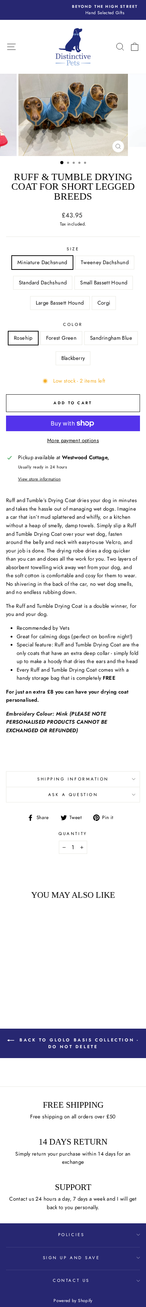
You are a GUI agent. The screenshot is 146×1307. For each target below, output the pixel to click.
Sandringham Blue (111, 338)
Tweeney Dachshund (105, 262)
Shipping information (73, 779)
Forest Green (61, 338)
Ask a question (73, 794)
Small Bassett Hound (103, 283)
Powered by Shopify (73, 1300)
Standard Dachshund (43, 283)
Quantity (72, 833)
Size (73, 249)
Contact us (71, 1280)
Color (73, 324)
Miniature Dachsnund (42, 262)
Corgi (104, 303)
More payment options (73, 440)
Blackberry (73, 358)
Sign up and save (71, 1258)
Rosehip (23, 338)
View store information (39, 479)
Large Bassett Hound (60, 303)
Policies (71, 1234)
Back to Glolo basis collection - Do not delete (78, 1043)
